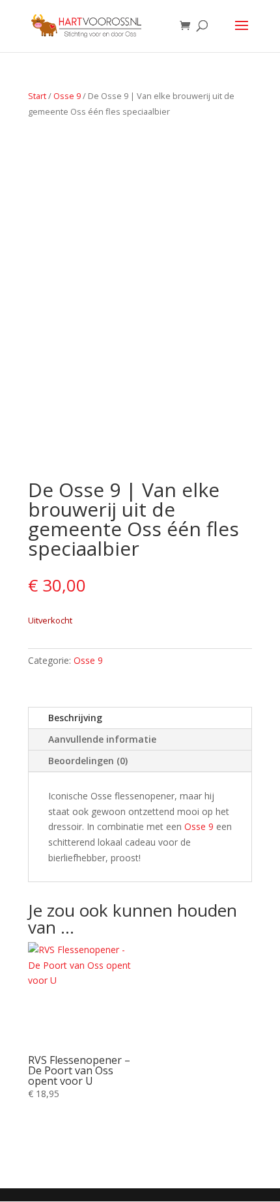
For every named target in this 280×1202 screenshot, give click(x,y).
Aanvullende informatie (102, 739)
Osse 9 (67, 96)
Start (37, 96)
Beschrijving (75, 717)
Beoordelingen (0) (88, 760)
